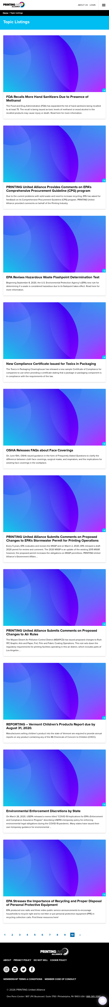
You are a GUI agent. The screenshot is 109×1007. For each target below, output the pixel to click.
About (7, 960)
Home (5, 12)
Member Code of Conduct (60, 979)
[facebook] (32, 969)
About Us (83, 5)
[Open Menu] (103, 5)
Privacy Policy (22, 960)
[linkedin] (15, 969)
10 (73, 935)
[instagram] (6, 969)
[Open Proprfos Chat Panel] (102, 1000)
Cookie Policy (58, 960)
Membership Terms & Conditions (22, 979)
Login (93, 5)
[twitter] (23, 969)
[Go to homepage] (54, 951)
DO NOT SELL (41, 960)
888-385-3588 (93, 996)
